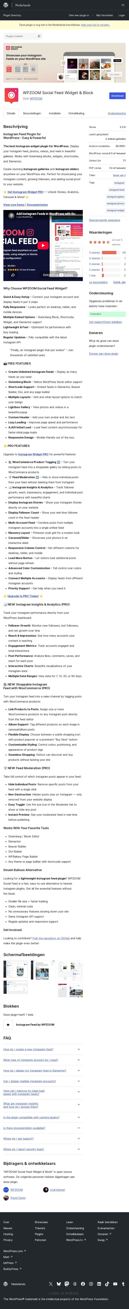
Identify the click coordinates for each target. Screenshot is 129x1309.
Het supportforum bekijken (105, 322)
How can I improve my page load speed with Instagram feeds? (24, 1092)
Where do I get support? (18, 1138)
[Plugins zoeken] (39, 36)
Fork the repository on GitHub (51, 938)
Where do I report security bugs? (23, 1149)
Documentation (37, 204)
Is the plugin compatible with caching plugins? (31, 1117)
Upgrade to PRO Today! (23, 596)
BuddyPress (12, 1269)
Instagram (119, 183)
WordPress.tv (76, 1240)
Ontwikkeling (76, 113)
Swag (103, 1240)
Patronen (40, 1240)
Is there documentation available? (24, 1128)
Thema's (40, 1228)
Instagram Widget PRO (33, 454)
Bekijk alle (119, 282)
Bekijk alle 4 (119, 175)
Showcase (41, 1222)
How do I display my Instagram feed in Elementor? (34, 1070)
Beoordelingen (32, 113)
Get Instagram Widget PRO (25, 192)
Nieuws (7, 1228)
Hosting (8, 1234)
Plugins (39, 1234)
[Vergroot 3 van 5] (51, 965)
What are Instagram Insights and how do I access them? (20, 1105)
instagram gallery (115, 196)
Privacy (8, 1240)
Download (117, 95)
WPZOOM (36, 98)
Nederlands (18, 1284)
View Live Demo (14, 204)
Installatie (55, 113)
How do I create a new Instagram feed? (28, 1049)
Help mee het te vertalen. (95, 24)
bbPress (10, 1263)
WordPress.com (14, 1251)
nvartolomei (57, 1189)
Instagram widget (115, 210)
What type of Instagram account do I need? (30, 1060)
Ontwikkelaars (75, 1234)
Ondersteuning (117, 113)
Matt (8, 1257)
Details (11, 113)
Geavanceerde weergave (104, 220)
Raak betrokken (108, 1222)
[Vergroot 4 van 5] (78, 965)
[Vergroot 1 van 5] (23, 965)
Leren (69, 1222)
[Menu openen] (123, 5)
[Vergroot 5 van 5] (78, 988)
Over (6, 1222)
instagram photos (115, 203)
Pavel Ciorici (18, 1198)
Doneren (105, 1234)
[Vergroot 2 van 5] (23, 985)
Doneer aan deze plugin (103, 353)
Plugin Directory (12, 15)
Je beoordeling (98, 282)
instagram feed (116, 190)
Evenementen (106, 1228)
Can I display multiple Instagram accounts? (29, 1081)
